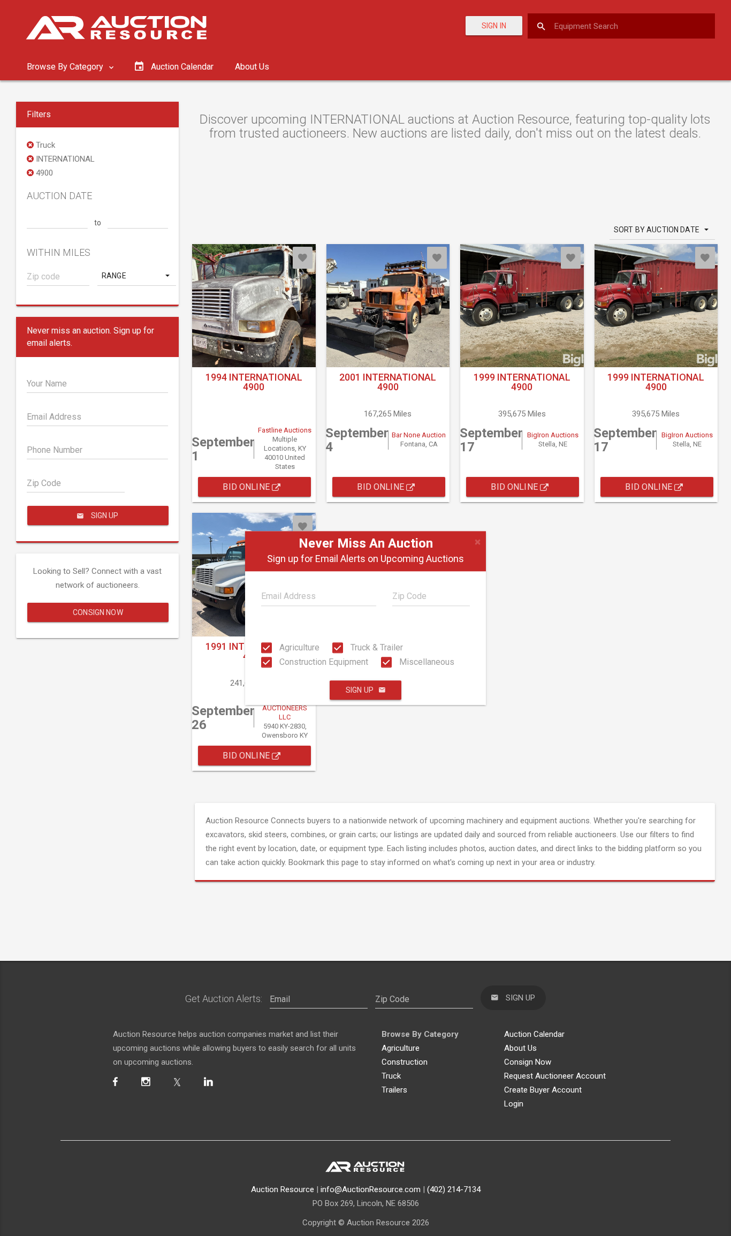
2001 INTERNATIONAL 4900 (387, 381)
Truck (391, 1076)
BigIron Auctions (552, 435)
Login (513, 1104)
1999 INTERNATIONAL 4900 (522, 381)
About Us (252, 67)
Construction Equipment (322, 662)
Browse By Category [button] (66, 67)
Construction (405, 1062)
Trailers (394, 1090)
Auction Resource (282, 1189)
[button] (136, 275)
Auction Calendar (534, 1034)
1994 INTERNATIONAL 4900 (253, 381)
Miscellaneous (425, 662)
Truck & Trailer (375, 647)
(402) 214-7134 (454, 1189)
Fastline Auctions (284, 430)
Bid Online (247, 487)
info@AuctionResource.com (371, 1189)
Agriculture (298, 647)
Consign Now (98, 612)
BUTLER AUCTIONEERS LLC (284, 708)
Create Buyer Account (543, 1090)
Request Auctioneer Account (555, 1076)
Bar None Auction (419, 435)
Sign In (494, 25)
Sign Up (360, 690)
